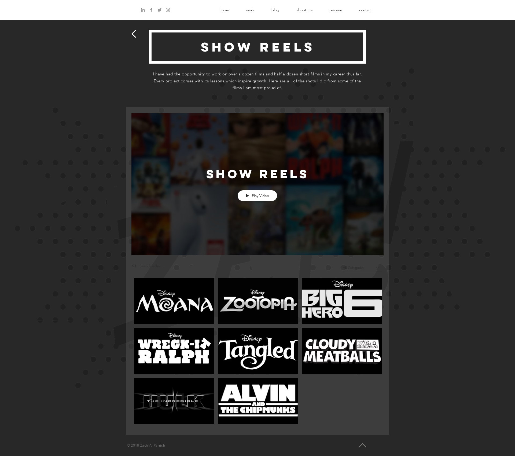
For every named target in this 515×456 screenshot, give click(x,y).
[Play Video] (174, 300)
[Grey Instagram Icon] (168, 10)
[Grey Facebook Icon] (151, 10)
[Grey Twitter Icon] (159, 10)
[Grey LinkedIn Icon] (143, 10)
